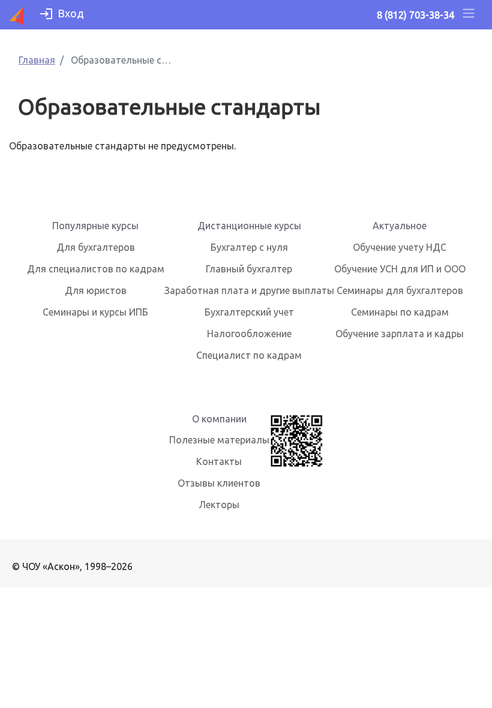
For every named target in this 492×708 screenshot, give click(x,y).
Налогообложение (249, 333)
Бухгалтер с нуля (249, 247)
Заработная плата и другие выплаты (249, 290)
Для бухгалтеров (95, 247)
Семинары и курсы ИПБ (95, 312)
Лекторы (219, 504)
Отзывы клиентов (219, 483)
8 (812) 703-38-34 (415, 15)
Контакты (219, 461)
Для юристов (96, 290)
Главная (37, 60)
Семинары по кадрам (400, 312)
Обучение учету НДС (399, 247)
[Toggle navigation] (468, 15)
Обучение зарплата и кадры (399, 333)
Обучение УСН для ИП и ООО (400, 268)
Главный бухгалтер (249, 268)
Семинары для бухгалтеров (400, 290)
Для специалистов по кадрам (95, 268)
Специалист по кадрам (249, 355)
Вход (71, 13)
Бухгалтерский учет (249, 312)
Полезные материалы (219, 439)
